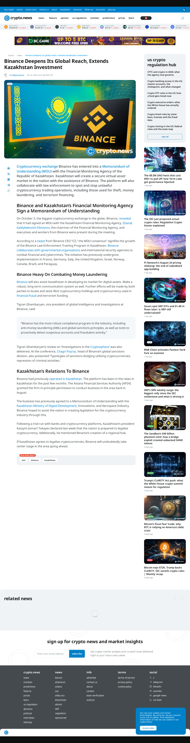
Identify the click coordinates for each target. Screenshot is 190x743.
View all (164, 136)
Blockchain (60, 699)
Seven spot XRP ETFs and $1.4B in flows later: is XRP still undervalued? (164, 309)
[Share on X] (9, 174)
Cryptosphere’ (100, 347)
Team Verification (95, 695)
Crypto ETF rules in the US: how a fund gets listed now (164, 94)
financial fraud (26, 296)
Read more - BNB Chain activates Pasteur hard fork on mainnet (165, 333)
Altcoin (58, 704)
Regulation (60, 713)
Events (20, 9)
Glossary (112, 9)
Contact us (44, 9)
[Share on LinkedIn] (9, 179)
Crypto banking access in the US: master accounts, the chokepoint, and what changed (164, 84)
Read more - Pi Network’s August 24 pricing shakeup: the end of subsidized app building (165, 246)
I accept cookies (148, 728)
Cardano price (155, 27)
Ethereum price (40, 27)
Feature (53, 17)
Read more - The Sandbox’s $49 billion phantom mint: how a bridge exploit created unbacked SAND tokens (165, 417)
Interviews (29, 717)
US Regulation (79, 17)
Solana (58, 686)
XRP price (64, 27)
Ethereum (60, 682)
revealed (125, 218)
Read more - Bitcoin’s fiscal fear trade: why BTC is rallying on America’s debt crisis (165, 508)
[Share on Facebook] (9, 168)
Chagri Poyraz (66, 351)
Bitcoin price (15, 27)
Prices (122, 17)
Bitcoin (58, 677)
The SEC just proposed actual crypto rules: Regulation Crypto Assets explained (163, 222)
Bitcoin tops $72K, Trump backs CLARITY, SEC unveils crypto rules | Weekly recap (164, 571)
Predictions (109, 17)
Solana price (109, 27)
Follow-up (89, 9)
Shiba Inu (60, 695)
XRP (57, 691)
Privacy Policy (125, 682)
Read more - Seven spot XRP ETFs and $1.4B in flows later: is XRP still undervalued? (165, 290)
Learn (131, 17)
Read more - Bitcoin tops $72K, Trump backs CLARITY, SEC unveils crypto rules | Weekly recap (165, 551)
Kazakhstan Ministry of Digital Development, (47, 406)
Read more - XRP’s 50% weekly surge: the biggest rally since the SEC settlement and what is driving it (165, 374)
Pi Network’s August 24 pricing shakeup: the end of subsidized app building (163, 266)
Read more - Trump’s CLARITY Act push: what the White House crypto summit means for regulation (165, 464)
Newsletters (65, 9)
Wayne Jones (18, 75)
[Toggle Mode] (184, 9)
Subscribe (77, 653)
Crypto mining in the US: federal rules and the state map (164, 128)
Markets (94, 17)
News (41, 17)
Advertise (77, 9)
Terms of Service (126, 677)
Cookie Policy (124, 686)
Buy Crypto (9, 9)
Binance (22, 282)
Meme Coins (31, 9)
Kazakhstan (49, 460)
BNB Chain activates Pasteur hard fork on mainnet (164, 351)
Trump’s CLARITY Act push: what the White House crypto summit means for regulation (163, 484)
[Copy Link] (9, 191)
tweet (41, 241)
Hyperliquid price (132, 27)
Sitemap (28, 722)
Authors (91, 699)
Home (11, 55)
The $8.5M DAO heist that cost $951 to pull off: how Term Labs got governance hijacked (163, 179)
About (54, 9)
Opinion (65, 17)
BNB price (86, 27)
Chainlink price (180, 27)
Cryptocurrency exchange (37, 166)
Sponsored (60, 717)
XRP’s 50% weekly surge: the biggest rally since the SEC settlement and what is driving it (164, 393)
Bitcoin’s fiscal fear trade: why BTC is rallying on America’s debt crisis (164, 527)
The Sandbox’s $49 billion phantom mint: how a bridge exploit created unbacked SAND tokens (163, 438)
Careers (90, 691)
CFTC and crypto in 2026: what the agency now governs (163, 73)
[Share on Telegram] (9, 185)
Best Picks (100, 9)
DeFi (57, 708)
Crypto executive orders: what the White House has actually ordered (163, 105)
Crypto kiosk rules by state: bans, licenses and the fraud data (162, 117)
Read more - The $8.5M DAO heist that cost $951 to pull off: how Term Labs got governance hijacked (165, 159)
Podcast (28, 713)
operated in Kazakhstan (65, 379)
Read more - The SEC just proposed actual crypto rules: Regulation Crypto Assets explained (165, 203)
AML (23, 460)
